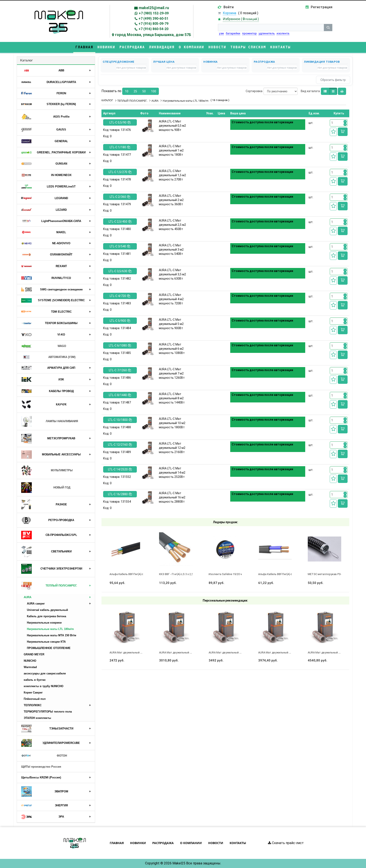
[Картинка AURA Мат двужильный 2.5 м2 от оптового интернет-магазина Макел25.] (324, 627)
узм (221, 33)
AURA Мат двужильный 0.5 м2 (129, 652)
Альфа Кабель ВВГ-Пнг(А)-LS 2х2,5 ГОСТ (283, 574)
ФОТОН (62, 755)
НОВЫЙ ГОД (61, 487)
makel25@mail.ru (154, 8)
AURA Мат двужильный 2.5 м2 (327, 652)
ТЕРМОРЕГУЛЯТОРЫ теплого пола (48, 711)
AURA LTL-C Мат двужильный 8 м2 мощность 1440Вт (172, 398)
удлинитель (267, 33)
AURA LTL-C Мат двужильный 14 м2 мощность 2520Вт (172, 472)
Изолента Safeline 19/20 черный (229, 574)
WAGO (62, 346)
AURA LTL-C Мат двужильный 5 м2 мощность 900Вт (171, 324)
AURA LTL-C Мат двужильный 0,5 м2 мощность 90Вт (172, 126)
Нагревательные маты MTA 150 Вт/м (51, 635)
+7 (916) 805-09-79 (153, 24)
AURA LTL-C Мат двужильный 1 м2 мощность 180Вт (171, 150)
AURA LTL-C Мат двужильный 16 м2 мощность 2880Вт (172, 497)
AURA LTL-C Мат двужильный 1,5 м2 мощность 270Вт (172, 175)
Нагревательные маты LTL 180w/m (50, 629)
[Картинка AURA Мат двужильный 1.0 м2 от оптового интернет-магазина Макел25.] (176, 627)
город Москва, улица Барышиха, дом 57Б (153, 34)
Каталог (26, 60)
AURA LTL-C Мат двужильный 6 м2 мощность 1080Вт (172, 349)
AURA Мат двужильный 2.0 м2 (277, 652)
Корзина (229, 13)
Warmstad (30, 667)
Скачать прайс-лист (287, 843)
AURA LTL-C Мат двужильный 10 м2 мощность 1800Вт (172, 423)
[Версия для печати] (342, 91)
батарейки (233, 33)
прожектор (249, 33)
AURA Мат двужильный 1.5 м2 (228, 652)
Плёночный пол (35, 698)
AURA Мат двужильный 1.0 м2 (178, 652)
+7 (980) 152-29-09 (154, 13)
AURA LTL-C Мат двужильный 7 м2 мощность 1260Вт (172, 373)
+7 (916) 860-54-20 (153, 29)
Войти (228, 7)
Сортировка (254, 91)
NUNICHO (30, 660)
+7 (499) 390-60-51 (153, 19)
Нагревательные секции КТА (46, 641)
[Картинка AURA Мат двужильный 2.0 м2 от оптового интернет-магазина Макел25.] (275, 627)
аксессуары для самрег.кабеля (45, 673)
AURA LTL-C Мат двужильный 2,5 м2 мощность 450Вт (172, 225)
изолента (283, 33)
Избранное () (241, 19)
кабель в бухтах (35, 679)
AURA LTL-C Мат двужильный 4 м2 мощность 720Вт (171, 299)
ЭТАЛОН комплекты (37, 718)
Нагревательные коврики (44, 622)
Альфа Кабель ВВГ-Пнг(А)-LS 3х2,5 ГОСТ (135, 574)
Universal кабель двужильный (47, 609)
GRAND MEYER (34, 654)
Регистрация (321, 7)
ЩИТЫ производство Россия (41, 766)
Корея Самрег (33, 692)
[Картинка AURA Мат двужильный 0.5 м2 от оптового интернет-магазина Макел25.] (126, 627)
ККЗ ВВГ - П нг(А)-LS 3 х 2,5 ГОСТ (180, 574)
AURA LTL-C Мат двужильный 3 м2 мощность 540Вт (171, 249)
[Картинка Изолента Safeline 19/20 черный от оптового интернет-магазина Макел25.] (225, 549)
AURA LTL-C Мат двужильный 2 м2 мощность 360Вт (171, 200)
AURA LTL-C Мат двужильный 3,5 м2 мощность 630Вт (172, 274)
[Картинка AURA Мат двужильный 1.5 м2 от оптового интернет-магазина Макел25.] (225, 627)
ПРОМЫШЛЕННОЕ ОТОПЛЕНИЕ (49, 648)
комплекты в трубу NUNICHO (43, 686)
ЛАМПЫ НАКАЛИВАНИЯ (62, 421)
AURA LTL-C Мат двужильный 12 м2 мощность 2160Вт (172, 448)
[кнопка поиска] (328, 27)
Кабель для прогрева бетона (46, 616)
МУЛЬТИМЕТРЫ (62, 470)
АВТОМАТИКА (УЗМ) (61, 357)
